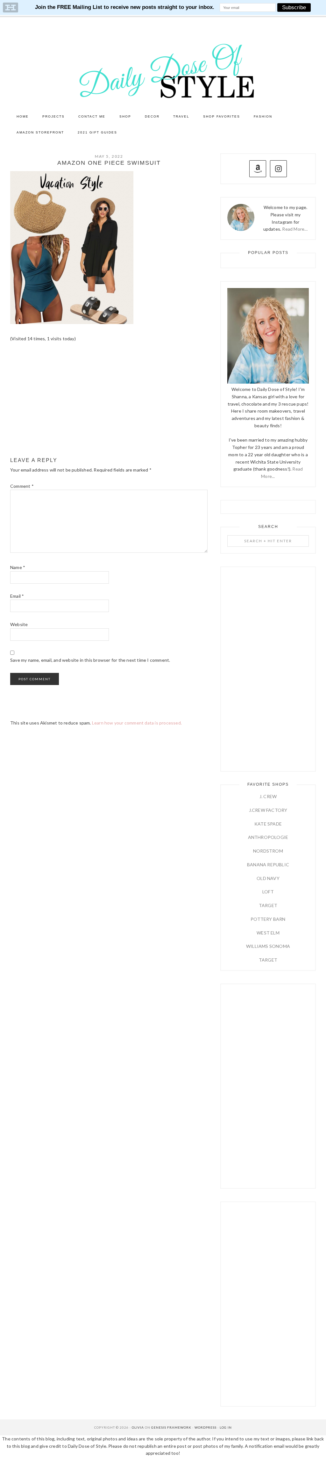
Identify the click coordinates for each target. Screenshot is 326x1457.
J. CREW (268, 796)
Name (17, 567)
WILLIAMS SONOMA (268, 946)
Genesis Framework (171, 1427)
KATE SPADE (268, 823)
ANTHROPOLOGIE (268, 837)
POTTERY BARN (268, 919)
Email (17, 596)
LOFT (268, 891)
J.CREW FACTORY (268, 810)
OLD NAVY (268, 878)
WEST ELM (268, 932)
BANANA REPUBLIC (268, 864)
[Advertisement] (109, 399)
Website (19, 624)
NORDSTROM (268, 851)
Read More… (295, 229)
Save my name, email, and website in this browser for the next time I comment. (90, 660)
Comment (22, 486)
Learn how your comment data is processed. (137, 722)
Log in (226, 1427)
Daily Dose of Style (163, 70)
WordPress (205, 1427)
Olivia (138, 1427)
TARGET (268, 905)
